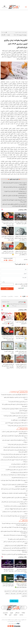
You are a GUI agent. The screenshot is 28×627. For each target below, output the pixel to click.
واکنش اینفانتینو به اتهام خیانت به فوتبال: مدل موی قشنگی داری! (14, 494)
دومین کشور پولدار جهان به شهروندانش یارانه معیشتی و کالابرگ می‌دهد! (14, 201)
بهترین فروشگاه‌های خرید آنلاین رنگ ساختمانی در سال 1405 (14, 554)
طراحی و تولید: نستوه (13, 623)
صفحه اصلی (24, 32)
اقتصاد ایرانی (19, 593)
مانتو (26, 591)
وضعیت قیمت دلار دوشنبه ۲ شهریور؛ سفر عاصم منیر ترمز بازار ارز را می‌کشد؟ (14, 460)
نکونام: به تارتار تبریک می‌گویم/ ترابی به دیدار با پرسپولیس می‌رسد (14, 512)
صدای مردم (5, 613)
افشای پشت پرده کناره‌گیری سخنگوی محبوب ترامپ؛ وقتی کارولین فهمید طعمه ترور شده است (14, 205)
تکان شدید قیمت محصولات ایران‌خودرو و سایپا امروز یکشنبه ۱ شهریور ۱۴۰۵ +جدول (14, 409)
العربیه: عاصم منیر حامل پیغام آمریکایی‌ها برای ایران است (14, 457)
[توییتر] (10, 626)
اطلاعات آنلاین (14, 7)
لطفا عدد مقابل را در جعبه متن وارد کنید (21, 285)
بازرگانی (23, 520)
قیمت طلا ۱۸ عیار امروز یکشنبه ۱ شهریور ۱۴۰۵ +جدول (15, 423)
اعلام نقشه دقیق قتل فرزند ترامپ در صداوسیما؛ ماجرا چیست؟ (13, 394)
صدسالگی (17, 613)
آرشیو (10, 615)
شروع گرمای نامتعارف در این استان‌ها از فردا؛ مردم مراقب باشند (13, 475)
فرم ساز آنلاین (14, 591)
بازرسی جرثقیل (21, 591)
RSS (6, 615)
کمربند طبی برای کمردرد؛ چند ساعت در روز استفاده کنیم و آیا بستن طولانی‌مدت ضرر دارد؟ (14, 524)
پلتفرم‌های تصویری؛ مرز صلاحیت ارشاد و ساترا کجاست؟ (15, 506)
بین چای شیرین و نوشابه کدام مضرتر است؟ (17, 401)
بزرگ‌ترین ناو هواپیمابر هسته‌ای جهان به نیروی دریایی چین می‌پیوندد (14, 441)
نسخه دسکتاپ (14, 601)
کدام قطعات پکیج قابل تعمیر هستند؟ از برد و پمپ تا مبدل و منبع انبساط (14, 551)
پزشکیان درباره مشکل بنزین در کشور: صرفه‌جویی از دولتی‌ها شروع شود (14, 498)
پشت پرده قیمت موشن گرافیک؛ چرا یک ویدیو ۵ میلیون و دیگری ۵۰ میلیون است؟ (14, 532)
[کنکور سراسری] (14, 70)
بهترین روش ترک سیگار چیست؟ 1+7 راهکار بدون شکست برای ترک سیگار (14, 528)
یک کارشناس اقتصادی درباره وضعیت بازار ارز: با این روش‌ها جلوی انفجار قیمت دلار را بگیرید (14, 485)
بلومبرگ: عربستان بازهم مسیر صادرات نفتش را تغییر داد (14, 447)
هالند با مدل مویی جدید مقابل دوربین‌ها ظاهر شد (16, 469)
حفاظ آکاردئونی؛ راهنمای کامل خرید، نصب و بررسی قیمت (14, 548)
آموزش (16, 32)
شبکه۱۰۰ (23, 613)
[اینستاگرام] (13, 626)
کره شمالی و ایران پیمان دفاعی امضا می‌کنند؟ (17, 425)
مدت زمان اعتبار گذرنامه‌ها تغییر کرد (19, 477)
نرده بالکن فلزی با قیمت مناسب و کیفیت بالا (17, 539)
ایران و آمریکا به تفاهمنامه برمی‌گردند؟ (18, 413)
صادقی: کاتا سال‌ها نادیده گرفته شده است (17, 467)
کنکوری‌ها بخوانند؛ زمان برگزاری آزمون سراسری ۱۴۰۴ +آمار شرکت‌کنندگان (15, 44)
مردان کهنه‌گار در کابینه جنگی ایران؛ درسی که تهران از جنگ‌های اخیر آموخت (15, 192)
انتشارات (15, 615)
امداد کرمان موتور (8, 591)
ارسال (7, 289)
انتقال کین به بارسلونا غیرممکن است (18, 464)
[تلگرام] (8, 626)
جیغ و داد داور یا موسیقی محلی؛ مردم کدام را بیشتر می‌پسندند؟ (13, 454)
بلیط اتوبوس (24, 596)
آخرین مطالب (22, 428)
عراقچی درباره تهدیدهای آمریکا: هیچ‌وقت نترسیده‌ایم (15, 509)
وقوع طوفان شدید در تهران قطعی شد (18, 420)
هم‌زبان (11, 613)
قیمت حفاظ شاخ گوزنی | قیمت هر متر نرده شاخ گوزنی (15, 545)
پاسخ (15, 306)
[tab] (23, 392)
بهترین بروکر (13, 593)
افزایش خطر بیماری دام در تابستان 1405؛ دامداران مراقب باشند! (15, 536)
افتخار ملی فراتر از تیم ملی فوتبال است (18, 472)
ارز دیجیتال (8, 593)
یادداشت (21, 615)
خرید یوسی (25, 593)
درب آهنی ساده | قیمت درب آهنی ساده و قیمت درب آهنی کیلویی (15, 542)
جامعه (20, 32)
